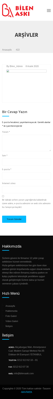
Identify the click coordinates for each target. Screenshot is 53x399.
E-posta (6, 169)
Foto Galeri (11, 316)
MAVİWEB (26, 392)
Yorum (6, 132)
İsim (4, 156)
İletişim (9, 326)
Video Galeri (12, 321)
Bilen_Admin (16, 66)
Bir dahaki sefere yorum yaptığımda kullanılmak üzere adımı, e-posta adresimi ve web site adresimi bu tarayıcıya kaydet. (26, 203)
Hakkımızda (11, 311)
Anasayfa (10, 306)
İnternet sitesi (8, 183)
